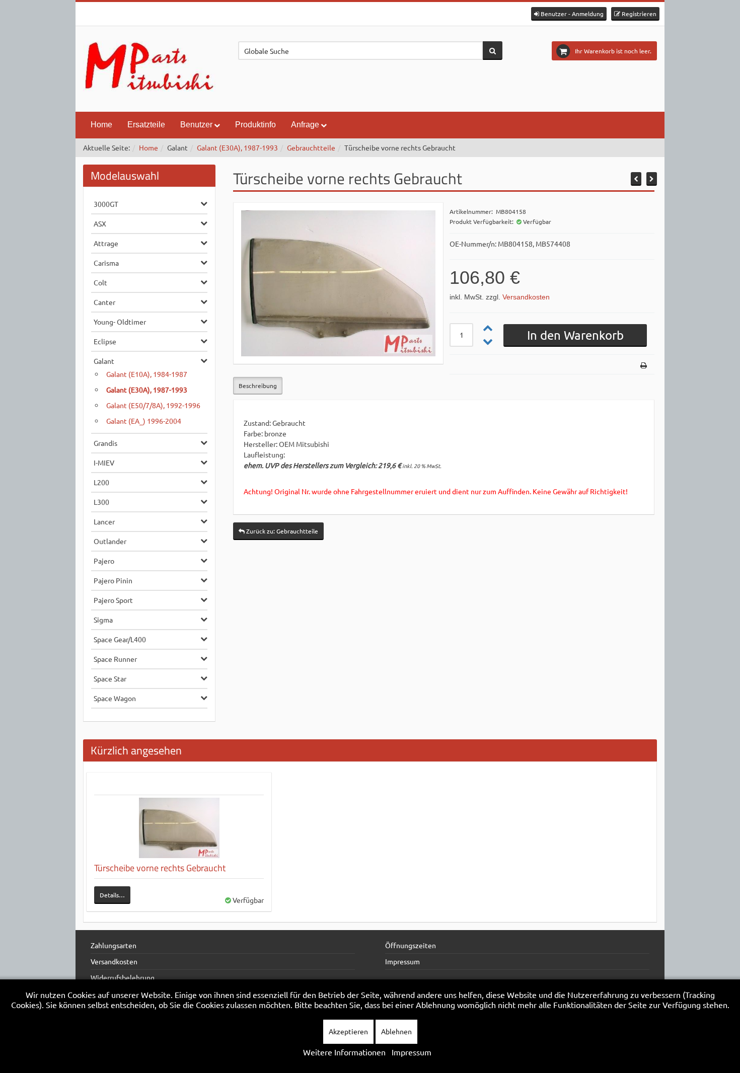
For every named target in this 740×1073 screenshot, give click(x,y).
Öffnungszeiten (410, 945)
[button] (569, 14)
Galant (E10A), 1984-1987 (146, 373)
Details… (112, 895)
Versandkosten (526, 297)
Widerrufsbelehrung (123, 977)
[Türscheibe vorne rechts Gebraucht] (179, 828)
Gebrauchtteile (311, 147)
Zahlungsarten (113, 945)
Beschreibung (258, 385)
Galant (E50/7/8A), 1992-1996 (153, 405)
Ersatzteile (146, 124)
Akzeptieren (348, 1031)
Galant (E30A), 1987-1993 (237, 147)
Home (101, 124)
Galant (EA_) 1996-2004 (143, 420)
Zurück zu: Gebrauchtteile (281, 531)
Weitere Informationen (344, 1052)
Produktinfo (255, 124)
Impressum (402, 961)
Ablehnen (396, 1031)
